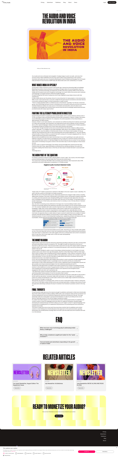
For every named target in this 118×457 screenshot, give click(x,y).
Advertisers (103, 434)
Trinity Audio (43, 68)
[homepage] (6, 2)
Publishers (103, 436)
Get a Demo (59, 416)
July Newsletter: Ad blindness (54, 383)
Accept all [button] (86, 451)
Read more (13, 451)
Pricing (104, 431)
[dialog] (59, 451)
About (104, 440)
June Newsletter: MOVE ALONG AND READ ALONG (90, 384)
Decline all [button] (105, 451)
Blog (105, 438)
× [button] (116, 447)
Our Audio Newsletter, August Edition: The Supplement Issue (26, 384)
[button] (39, 455)
